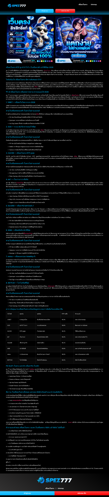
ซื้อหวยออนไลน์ (28, 233)
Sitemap (94, 4)
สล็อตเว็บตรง (83, 4)
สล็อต (42, 130)
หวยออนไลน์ (19, 182)
